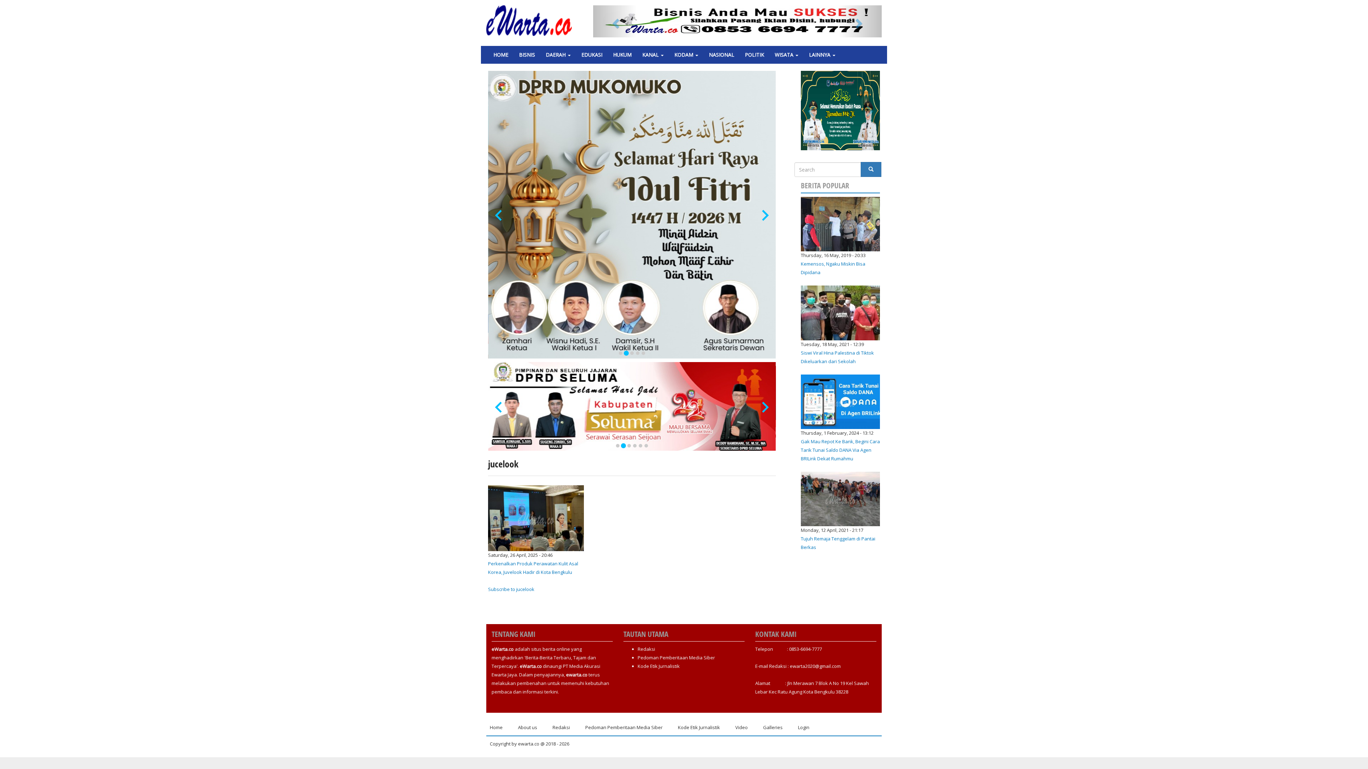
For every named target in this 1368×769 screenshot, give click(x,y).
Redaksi (646, 649)
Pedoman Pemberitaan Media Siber (676, 657)
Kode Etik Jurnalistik (659, 666)
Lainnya (820, 54)
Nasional (721, 54)
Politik (754, 54)
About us (527, 727)
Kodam (684, 54)
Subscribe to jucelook (511, 589)
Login (803, 727)
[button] (615, 21)
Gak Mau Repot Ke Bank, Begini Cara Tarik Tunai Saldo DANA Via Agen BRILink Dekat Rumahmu (840, 450)
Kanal (651, 54)
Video (741, 727)
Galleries (773, 727)
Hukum (622, 54)
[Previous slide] (499, 215)
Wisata (785, 54)
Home (500, 54)
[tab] (620, 353)
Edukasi (591, 54)
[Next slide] (765, 215)
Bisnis (527, 54)
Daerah (556, 54)
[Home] (531, 20)
